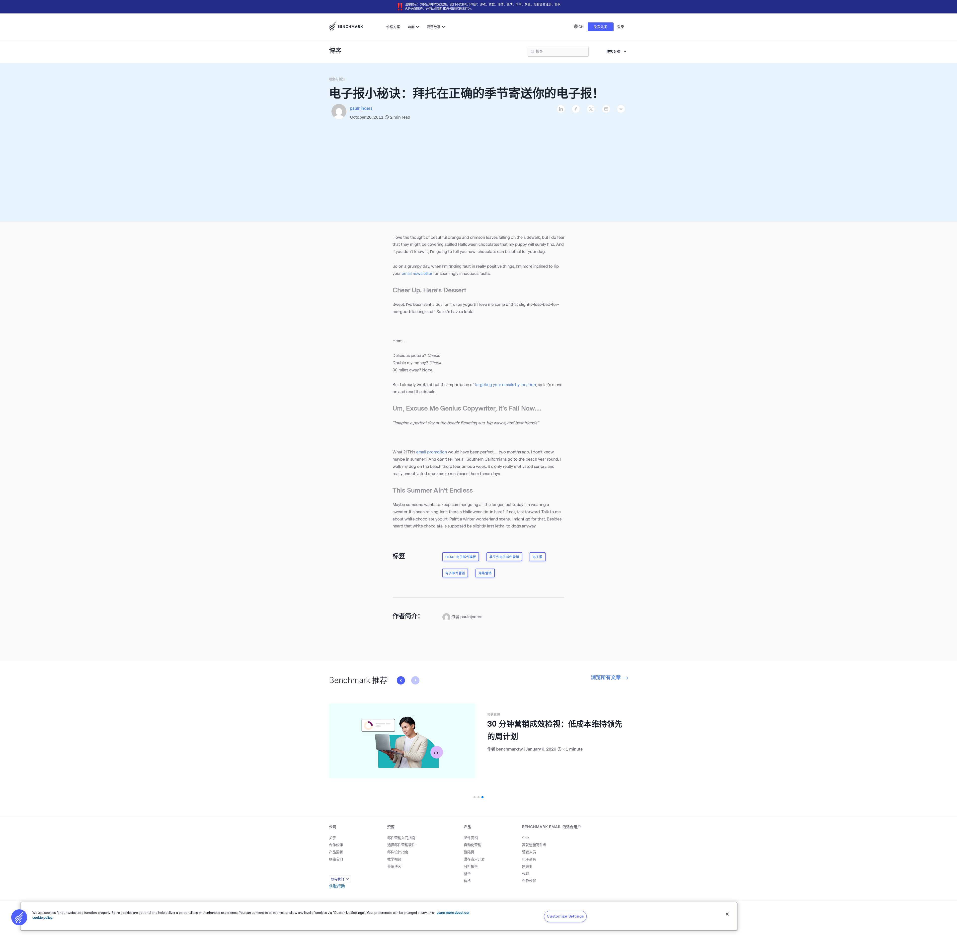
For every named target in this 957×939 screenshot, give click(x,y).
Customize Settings (565, 916)
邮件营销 (471, 838)
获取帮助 (337, 886)
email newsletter (417, 273)
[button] (415, 680)
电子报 (538, 557)
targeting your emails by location (505, 384)
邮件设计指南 (397, 852)
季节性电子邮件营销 (504, 557)
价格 (467, 881)
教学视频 (394, 859)
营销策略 (399, 714)
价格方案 (393, 27)
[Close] (727, 914)
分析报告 (471, 866)
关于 (332, 838)
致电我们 (337, 879)
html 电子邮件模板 (460, 557)
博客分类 (614, 51)
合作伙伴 (336, 845)
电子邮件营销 (455, 573)
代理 (525, 874)
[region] (379, 916)
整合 (467, 874)
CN (581, 27)
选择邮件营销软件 (401, 845)
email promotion (431, 452)
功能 (411, 27)
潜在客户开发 (474, 859)
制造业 (527, 866)
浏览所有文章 (606, 678)
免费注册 (601, 27)
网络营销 (485, 573)
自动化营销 (472, 845)
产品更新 (336, 852)
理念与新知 (337, 79)
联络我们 (336, 859)
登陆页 (469, 852)
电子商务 (529, 859)
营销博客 (394, 866)
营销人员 (529, 852)
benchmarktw (415, 749)
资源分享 (434, 27)
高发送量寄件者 (534, 845)
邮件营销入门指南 (401, 838)
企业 (525, 838)
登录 (620, 27)
